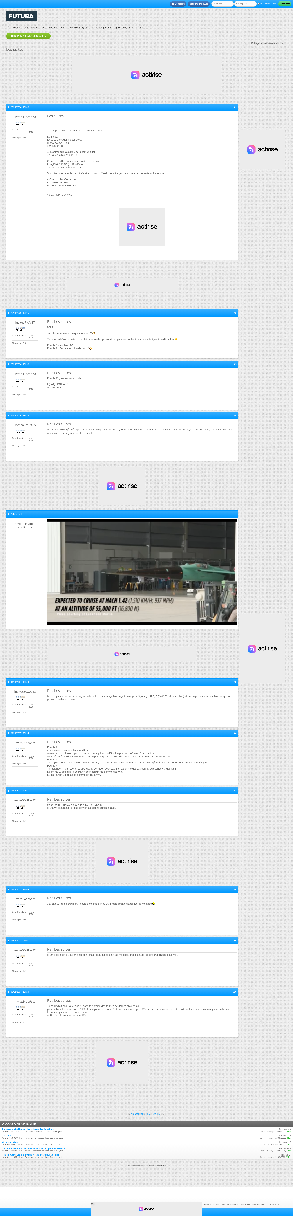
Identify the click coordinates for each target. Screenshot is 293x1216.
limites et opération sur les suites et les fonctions (28, 1129)
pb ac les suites (10, 1142)
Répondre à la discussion (28, 36)
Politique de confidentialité (253, 1204)
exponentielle (138, 1113)
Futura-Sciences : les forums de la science (44, 27)
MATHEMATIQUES (79, 27)
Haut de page (273, 1204)
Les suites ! (7, 1135)
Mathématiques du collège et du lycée (110, 27)
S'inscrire (178, 4)
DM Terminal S (154, 1113)
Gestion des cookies (230, 1204)
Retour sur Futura (198, 3)
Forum (16, 27)
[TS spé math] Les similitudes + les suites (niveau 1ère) (30, 1154)
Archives (207, 1204)
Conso (216, 1204)
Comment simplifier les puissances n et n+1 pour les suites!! (33, 1148)
